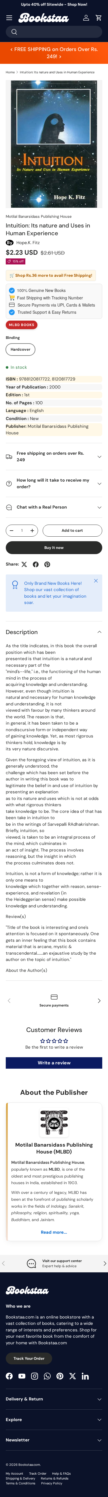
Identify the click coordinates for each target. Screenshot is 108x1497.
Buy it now (54, 547)
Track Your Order (29, 1358)
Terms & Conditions (20, 1483)
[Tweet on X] (24, 564)
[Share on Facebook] (35, 564)
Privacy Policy (51, 1483)
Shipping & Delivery (20, 1478)
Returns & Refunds (55, 1478)
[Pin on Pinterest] (47, 564)
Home (10, 72)
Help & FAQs (61, 1474)
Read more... (54, 1232)
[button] (98, 17)
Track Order (37, 1474)
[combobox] (54, 32)
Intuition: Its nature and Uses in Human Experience (57, 72)
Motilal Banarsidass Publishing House (38, 216)
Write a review (54, 1063)
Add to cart (72, 530)
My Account (14, 1474)
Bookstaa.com (29, 1465)
